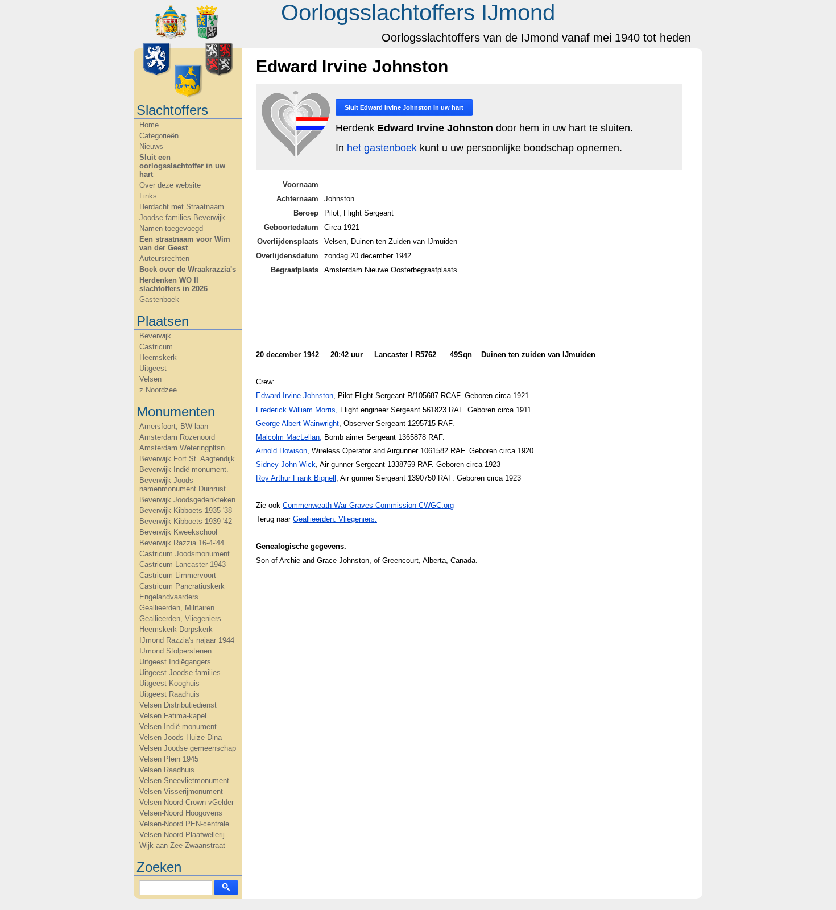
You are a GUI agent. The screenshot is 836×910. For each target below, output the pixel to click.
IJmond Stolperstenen (175, 651)
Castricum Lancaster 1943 (182, 564)
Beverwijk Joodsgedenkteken (187, 499)
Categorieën (159, 135)
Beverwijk (155, 336)
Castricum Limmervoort (177, 575)
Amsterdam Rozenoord (177, 437)
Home (149, 125)
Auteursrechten (164, 258)
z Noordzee (158, 390)
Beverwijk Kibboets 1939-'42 (185, 521)
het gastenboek (382, 148)
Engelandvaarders (168, 597)
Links (148, 196)
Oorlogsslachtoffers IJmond (418, 12)
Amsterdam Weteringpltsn (182, 448)
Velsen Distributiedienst (178, 705)
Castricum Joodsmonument (184, 553)
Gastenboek (159, 299)
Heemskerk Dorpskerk (176, 629)
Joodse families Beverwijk (182, 217)
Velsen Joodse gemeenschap (187, 748)
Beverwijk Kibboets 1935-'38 (185, 510)
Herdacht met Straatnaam (181, 206)
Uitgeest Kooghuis (169, 683)
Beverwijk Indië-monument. (184, 469)
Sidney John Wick (286, 464)
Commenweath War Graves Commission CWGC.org (368, 505)
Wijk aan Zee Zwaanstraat (182, 845)
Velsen (150, 379)
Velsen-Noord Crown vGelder (186, 802)
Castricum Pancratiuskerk (182, 586)
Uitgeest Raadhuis (169, 694)
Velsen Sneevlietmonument (184, 780)
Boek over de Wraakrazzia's (187, 269)
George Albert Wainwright (297, 423)
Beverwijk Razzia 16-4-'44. (182, 543)
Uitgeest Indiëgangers (175, 661)
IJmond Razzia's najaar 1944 (186, 640)
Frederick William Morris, (297, 410)
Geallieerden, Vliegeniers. (335, 519)
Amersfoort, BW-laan (173, 426)
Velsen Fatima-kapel (172, 716)
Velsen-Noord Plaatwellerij (182, 834)
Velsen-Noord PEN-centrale (184, 824)
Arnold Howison (281, 450)
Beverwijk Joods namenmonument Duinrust (182, 484)
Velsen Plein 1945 (168, 759)
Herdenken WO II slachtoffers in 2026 (173, 284)
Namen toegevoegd (171, 228)
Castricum (156, 346)
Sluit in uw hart (404, 107)
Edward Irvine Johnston (294, 395)
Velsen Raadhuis (166, 770)
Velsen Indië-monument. (179, 726)
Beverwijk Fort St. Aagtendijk (187, 458)
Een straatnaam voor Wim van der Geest (184, 243)
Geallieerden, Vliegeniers (180, 618)
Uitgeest (153, 368)
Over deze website (170, 185)
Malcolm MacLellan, (289, 437)
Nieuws (151, 146)
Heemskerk (158, 357)
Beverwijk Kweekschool (178, 532)
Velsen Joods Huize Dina (180, 737)
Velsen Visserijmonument (181, 791)
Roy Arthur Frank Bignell (296, 478)
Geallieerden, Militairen (176, 607)
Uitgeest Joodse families (180, 672)
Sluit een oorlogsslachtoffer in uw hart (182, 166)
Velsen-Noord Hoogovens (180, 813)
